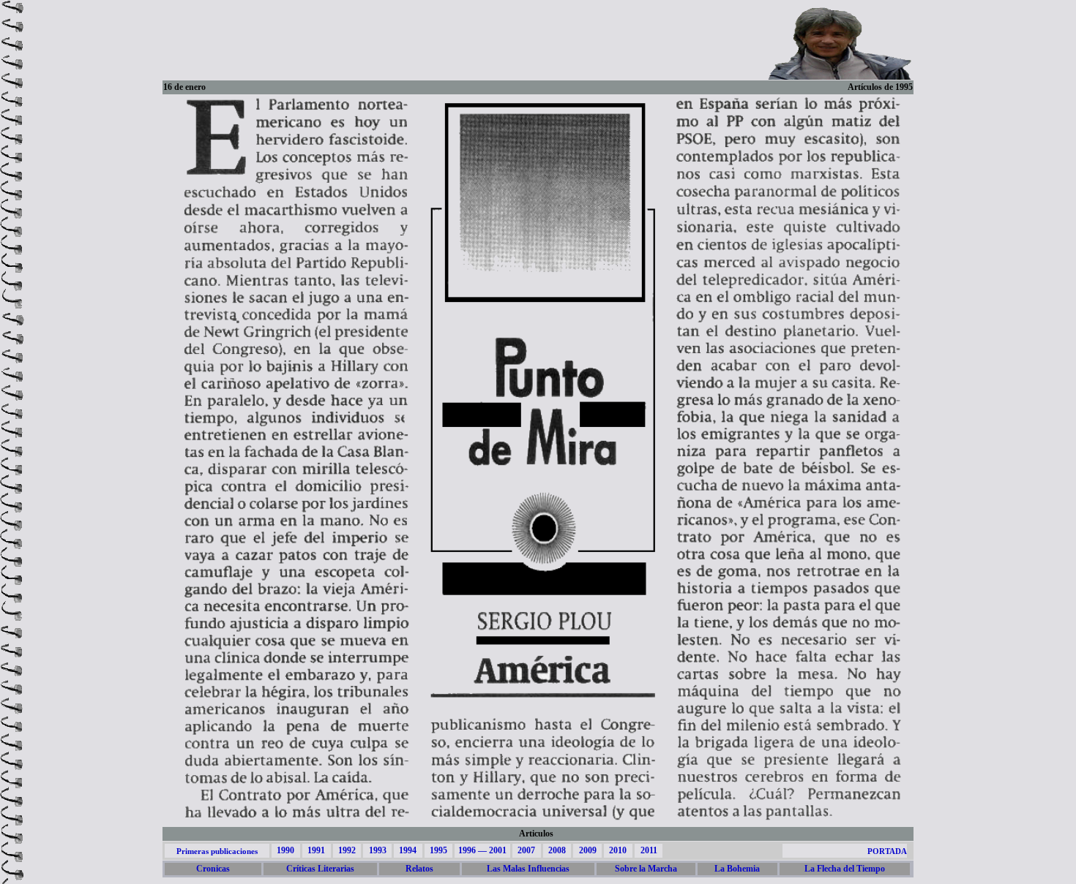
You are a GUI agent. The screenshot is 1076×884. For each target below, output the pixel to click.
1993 (377, 850)
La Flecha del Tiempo (844, 869)
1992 (347, 850)
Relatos (419, 869)
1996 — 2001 (482, 850)
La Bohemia (737, 869)
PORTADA (887, 851)
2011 (648, 850)
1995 (438, 850)
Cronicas (213, 869)
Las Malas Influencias (528, 869)
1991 (316, 850)
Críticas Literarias (320, 869)
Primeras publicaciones (217, 851)
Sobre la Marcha (646, 869)
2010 (618, 850)
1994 (407, 850)
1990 (285, 850)
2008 (557, 850)
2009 (588, 850)
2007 (526, 850)
